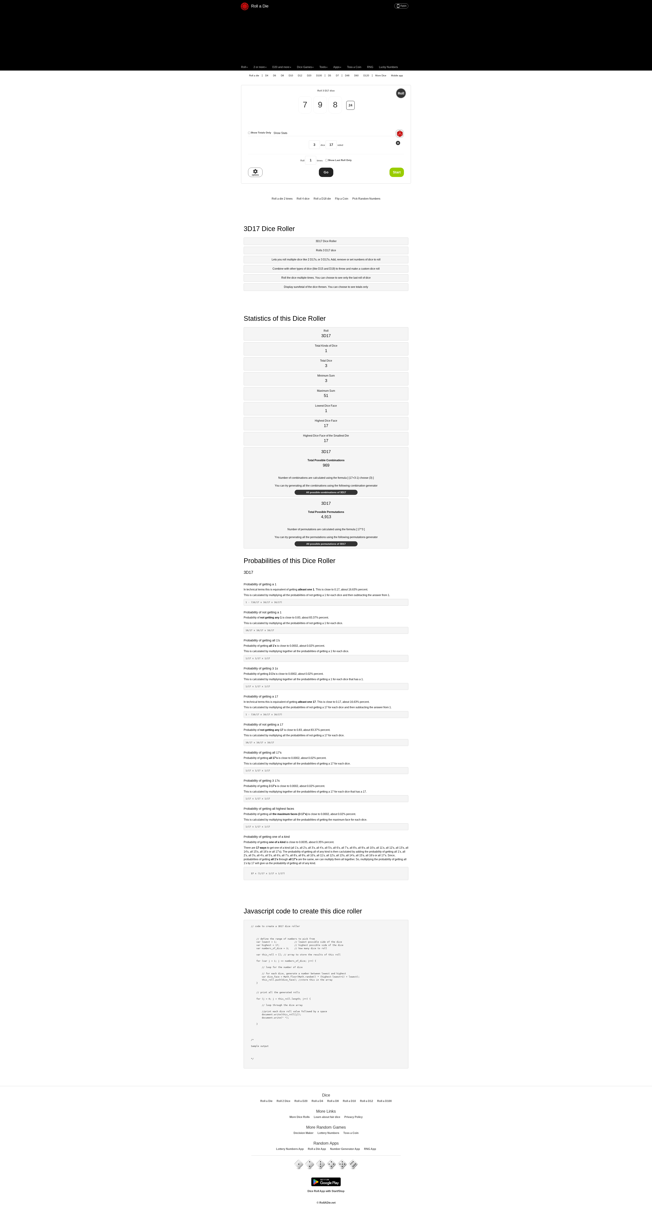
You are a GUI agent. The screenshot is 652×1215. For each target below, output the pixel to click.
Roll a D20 (300, 1101)
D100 (319, 75)
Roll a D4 (317, 1101)
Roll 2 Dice (283, 1101)
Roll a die (254, 75)
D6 (274, 75)
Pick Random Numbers (366, 198)
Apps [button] (336, 67)
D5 (329, 75)
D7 (337, 75)
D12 (300, 75)
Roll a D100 (384, 1101)
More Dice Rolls (299, 1117)
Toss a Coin (354, 67)
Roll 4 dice (303, 198)
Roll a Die (259, 6)
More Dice (380, 75)
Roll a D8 (333, 1101)
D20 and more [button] (280, 67)
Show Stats (280, 133)
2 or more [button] (259, 67)
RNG (370, 67)
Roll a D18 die (322, 198)
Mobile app (397, 75)
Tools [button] (322, 67)
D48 (347, 75)
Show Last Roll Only (340, 160)
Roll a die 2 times (282, 198)
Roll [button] (243, 67)
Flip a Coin (341, 198)
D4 (266, 75)
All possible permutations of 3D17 (326, 543)
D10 (291, 75)
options (255, 172)
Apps (401, 6)
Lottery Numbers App (290, 1149)
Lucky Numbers (388, 67)
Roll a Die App (317, 1149)
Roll (401, 93)
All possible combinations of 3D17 (326, 492)
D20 (309, 75)
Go (326, 172)
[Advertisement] (326, 38)
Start (397, 172)
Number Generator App (345, 1149)
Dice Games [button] (304, 67)
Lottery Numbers (328, 1133)
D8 (282, 75)
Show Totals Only (261, 132)
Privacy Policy (353, 1117)
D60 (356, 75)
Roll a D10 (349, 1101)
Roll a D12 (366, 1101)
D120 (366, 75)
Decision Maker (303, 1133)
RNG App (370, 1149)
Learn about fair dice (327, 1117)
